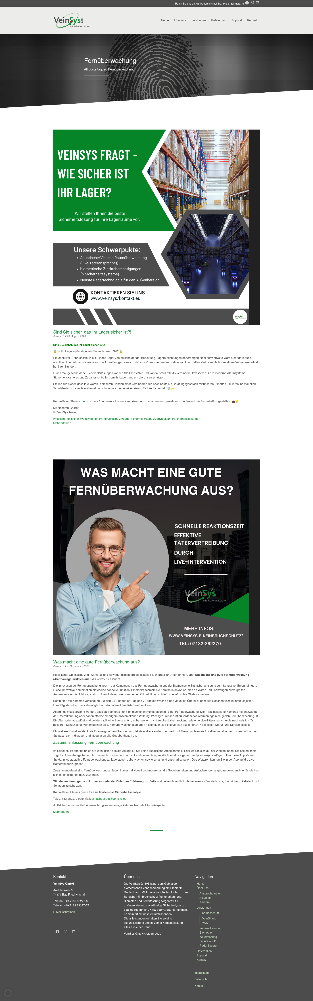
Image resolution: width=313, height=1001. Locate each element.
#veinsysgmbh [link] (89, 419)
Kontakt (252, 20)
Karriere (204, 902)
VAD (205, 923)
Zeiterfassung (208, 937)
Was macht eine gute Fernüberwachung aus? (96, 661)
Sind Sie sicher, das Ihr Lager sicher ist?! (93, 331)
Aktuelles (205, 898)
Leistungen (198, 20)
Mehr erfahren (62, 423)
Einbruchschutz (209, 913)
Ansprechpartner (210, 893)
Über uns (180, 20)
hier (83, 401)
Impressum (202, 973)
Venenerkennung (210, 928)
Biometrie (205, 932)
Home (165, 20)
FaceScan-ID (207, 941)
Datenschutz (203, 979)
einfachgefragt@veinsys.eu (108, 798)
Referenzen (218, 20)
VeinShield (209, 918)
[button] (8, 993)
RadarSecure (208, 945)
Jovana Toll (60, 336)
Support (237, 20)
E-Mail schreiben (64, 912)
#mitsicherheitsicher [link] (66, 419)
